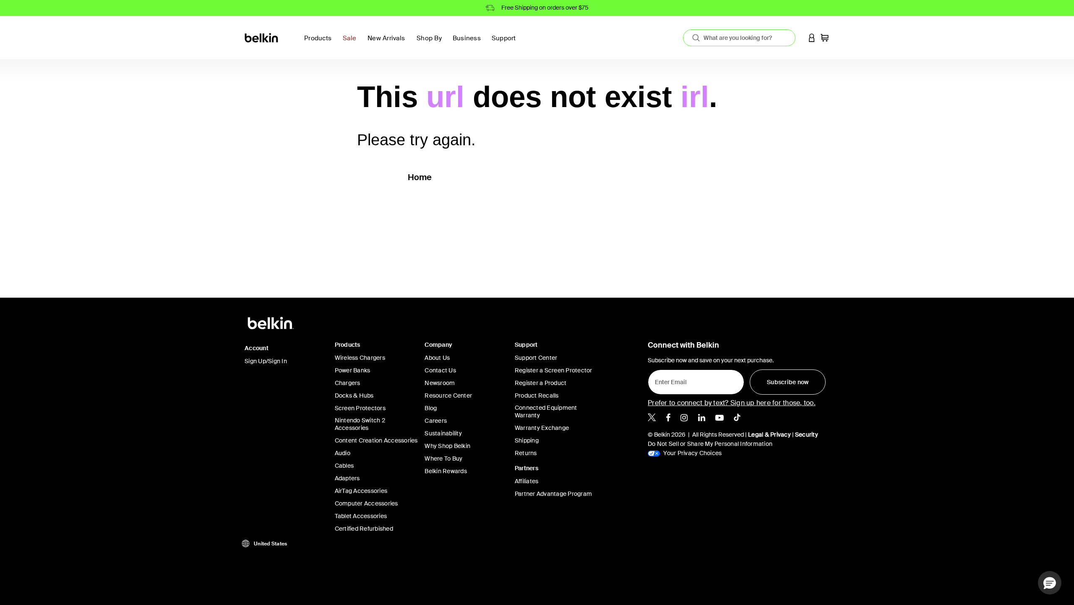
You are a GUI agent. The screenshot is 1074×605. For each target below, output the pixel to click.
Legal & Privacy (769, 434)
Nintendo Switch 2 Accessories (360, 424)
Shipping (527, 440)
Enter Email (668, 380)
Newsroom (440, 383)
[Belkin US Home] (262, 37)
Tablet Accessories (361, 516)
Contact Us (440, 370)
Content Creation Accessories (376, 440)
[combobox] (739, 37)
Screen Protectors (360, 408)
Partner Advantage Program (553, 494)
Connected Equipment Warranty (546, 411)
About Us (437, 357)
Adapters (347, 478)
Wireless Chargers (360, 357)
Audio (342, 453)
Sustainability (443, 433)
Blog (431, 408)
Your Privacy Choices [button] (692, 453)
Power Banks (352, 370)
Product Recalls (537, 395)
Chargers (347, 383)
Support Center (536, 357)
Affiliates (527, 481)
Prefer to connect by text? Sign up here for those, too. (732, 402)
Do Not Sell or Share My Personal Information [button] (710, 444)
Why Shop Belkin (447, 446)
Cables (344, 465)
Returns (526, 453)
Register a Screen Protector (553, 370)
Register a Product (541, 383)
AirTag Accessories (361, 491)
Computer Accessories (366, 503)
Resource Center (448, 395)
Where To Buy (443, 458)
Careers (436, 420)
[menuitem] (351, 43)
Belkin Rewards (446, 471)
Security (806, 434)
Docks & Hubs (354, 395)
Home (420, 177)
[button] (812, 37)
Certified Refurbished (364, 528)
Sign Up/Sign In (266, 361)
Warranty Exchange (542, 428)
